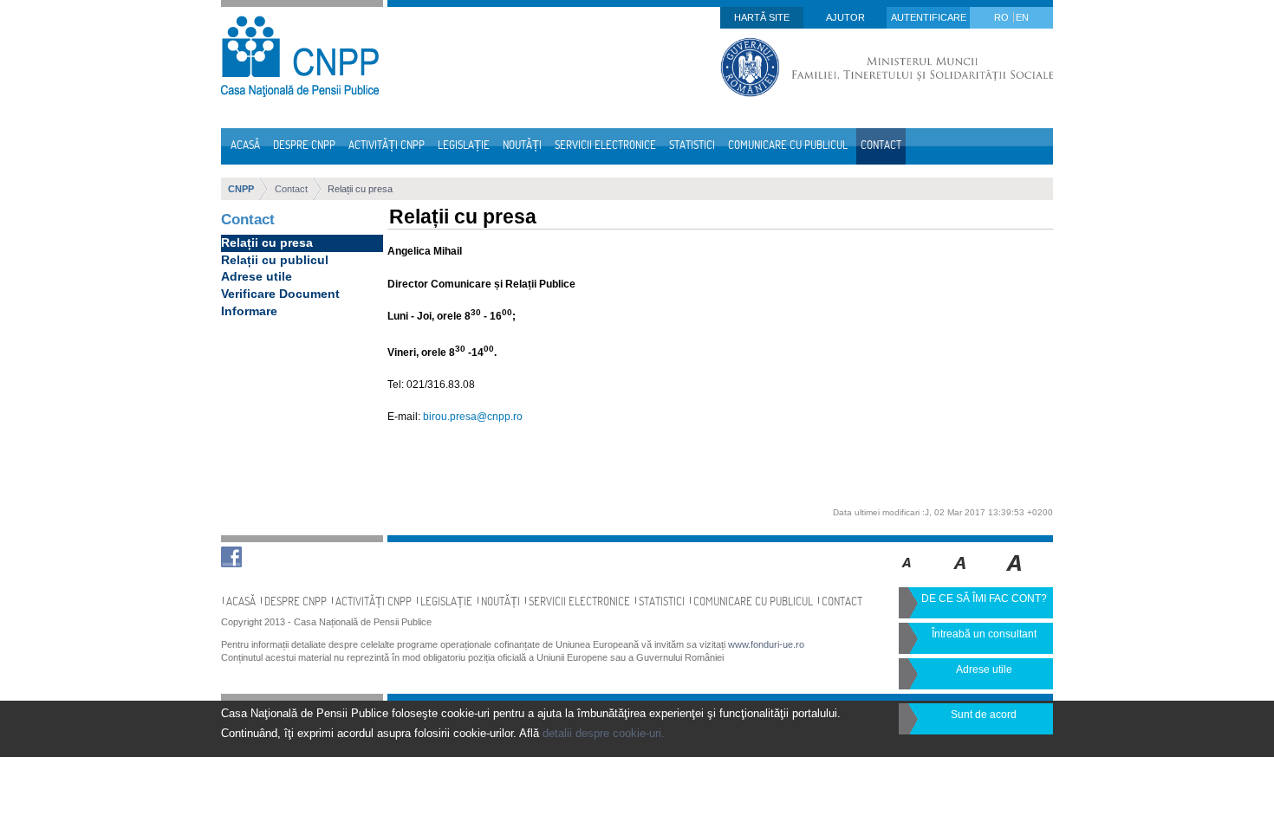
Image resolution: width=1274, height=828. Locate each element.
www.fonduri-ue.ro (766, 644)
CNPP (241, 189)
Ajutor (845, 17)
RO (1002, 17)
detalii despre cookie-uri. (604, 733)
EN (1022, 17)
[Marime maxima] (1015, 575)
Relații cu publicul (274, 260)
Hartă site (762, 17)
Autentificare (928, 17)
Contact (291, 189)
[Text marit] (961, 575)
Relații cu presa (360, 189)
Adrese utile (256, 276)
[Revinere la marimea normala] (907, 575)
